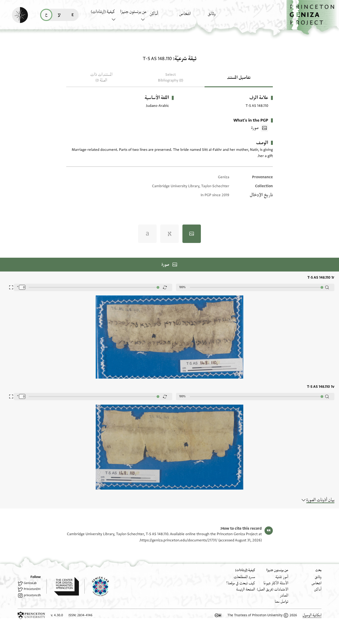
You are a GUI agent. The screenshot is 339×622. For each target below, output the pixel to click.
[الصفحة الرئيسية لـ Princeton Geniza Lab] (96, 586)
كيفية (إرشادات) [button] (103, 11)
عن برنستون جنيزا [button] (133, 11)
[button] (312, 17)
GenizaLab (30, 583)
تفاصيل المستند (238, 77)
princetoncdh (32, 595)
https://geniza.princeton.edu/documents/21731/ (178, 540)
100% (182, 287)
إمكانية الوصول (312, 615)
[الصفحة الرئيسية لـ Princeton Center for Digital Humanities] (62, 586)
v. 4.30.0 (57, 615)
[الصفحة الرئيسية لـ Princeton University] (31, 615)
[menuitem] (221, 16)
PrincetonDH (32, 589)
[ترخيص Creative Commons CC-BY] (218, 615)
